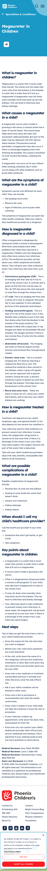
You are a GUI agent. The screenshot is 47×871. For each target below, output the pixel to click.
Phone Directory (9, 817)
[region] (23, 850)
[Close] (43, 835)
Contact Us (7, 805)
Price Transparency (34, 813)
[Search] (36, 6)
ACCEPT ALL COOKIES (23, 864)
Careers (29, 805)
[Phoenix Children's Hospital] (10, 6)
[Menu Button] (42, 6)
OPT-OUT (24, 857)
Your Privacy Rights (12, 852)
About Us (6, 820)
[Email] (6, 44)
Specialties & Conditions (21, 14)
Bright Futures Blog (34, 809)
